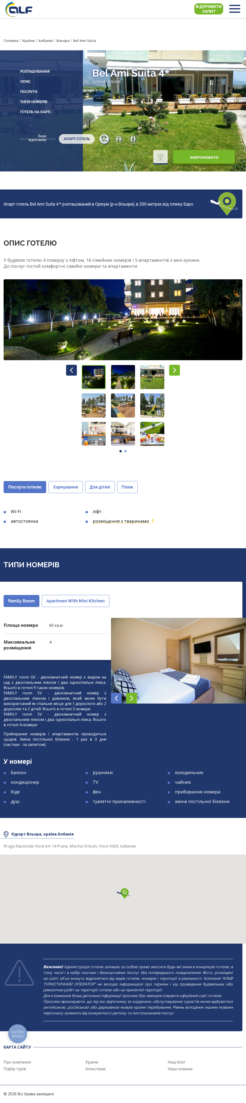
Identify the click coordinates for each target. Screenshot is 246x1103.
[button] (94, 377)
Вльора (114, 81)
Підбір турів (15, 1068)
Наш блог (176, 1062)
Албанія (98, 81)
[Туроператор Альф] (19, 9)
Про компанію (17, 1062)
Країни (92, 1062)
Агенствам (95, 1068)
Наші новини (180, 1068)
